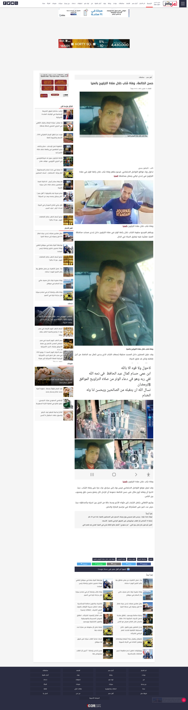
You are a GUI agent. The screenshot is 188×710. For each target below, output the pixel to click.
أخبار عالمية (98, 3)
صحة (43, 3)
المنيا (116, 176)
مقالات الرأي (78, 689)
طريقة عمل (143, 693)
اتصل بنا (45, 693)
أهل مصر (111, 693)
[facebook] (5, 3)
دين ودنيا (67, 3)
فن (92, 3)
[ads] (94, 13)
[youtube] (12, 3)
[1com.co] (94, 706)
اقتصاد (128, 3)
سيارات (60, 3)
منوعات (54, 3)
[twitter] (8, 3)
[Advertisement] (114, 152)
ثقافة (45, 689)
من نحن (78, 693)
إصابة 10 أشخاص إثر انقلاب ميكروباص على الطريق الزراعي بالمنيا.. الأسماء (127, 520)
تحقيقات (79, 3)
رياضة (109, 3)
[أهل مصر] (170, 4)
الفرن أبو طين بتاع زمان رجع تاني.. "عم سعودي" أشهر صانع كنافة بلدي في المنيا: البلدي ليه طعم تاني (117, 524)
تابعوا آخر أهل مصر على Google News (112, 569)
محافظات (121, 3)
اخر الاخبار (142, 3)
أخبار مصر (134, 3)
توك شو (86, 3)
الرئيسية (149, 3)
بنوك (104, 3)
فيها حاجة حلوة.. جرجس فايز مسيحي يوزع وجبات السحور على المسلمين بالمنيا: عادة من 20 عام (120, 516)
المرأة (48, 3)
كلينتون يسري (143, 168)
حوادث (115, 3)
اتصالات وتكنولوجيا (110, 689)
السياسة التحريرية (94, 698)
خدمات (73, 3)
